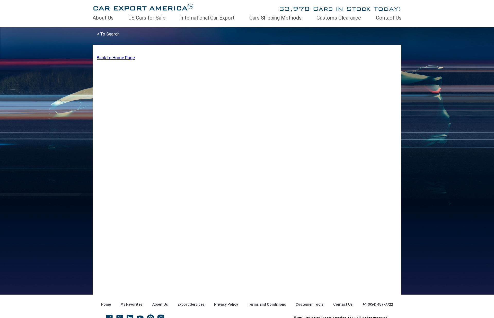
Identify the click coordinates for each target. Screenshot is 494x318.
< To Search (108, 34)
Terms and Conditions (267, 304)
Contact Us (388, 18)
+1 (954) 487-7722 (378, 304)
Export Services (191, 304)
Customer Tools (310, 304)
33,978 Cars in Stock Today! (340, 9)
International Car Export (207, 18)
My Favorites (131, 304)
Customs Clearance (338, 18)
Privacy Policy (226, 304)
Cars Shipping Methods (275, 18)
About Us (103, 18)
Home (106, 304)
